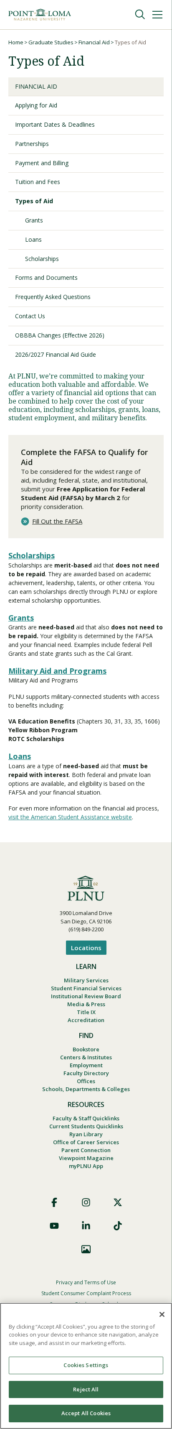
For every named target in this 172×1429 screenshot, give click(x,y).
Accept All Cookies (86, 1413)
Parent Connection (86, 1150)
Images (86, 1249)
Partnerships (32, 144)
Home (15, 42)
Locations (86, 947)
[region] (86, 1366)
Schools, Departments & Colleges (86, 1089)
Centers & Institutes (86, 1057)
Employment (86, 1065)
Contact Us (30, 316)
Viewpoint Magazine (86, 1158)
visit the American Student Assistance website (70, 817)
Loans (33, 239)
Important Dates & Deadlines (55, 124)
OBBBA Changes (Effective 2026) (59, 335)
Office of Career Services (86, 1142)
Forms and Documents (46, 277)
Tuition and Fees (37, 182)
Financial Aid (94, 42)
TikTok (117, 1225)
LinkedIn (86, 1225)
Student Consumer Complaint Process (86, 1293)
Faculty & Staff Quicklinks (86, 1118)
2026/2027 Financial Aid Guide (55, 354)
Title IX (86, 1012)
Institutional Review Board (86, 996)
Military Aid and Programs (57, 671)
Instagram (86, 1202)
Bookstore (86, 1049)
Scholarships (42, 259)
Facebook (54, 1202)
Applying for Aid (36, 105)
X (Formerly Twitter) (117, 1202)
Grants (34, 220)
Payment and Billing (41, 163)
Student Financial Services (86, 988)
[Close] (162, 1314)
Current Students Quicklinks (86, 1126)
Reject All (86, 1389)
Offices (86, 1081)
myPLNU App (86, 1166)
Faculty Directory (86, 1073)
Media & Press (86, 1004)
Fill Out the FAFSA (57, 521)
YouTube (54, 1225)
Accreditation (86, 1020)
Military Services (86, 980)
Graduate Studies (50, 42)
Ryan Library (86, 1134)
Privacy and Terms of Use (86, 1282)
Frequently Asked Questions (53, 297)
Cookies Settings (85, 1365)
